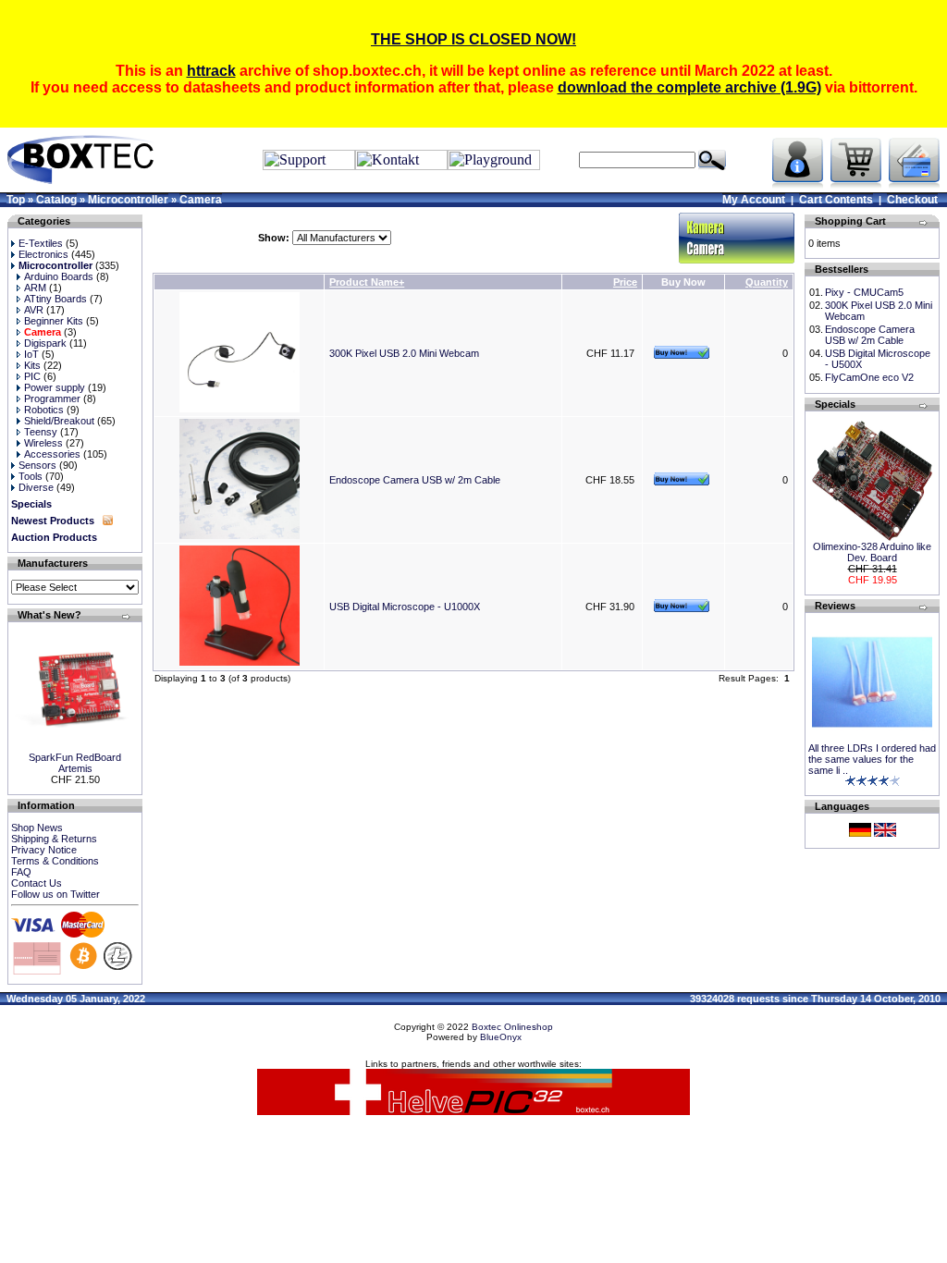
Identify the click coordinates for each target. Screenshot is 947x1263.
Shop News (37, 827)
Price (625, 282)
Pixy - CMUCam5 (864, 292)
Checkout (912, 199)
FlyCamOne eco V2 (869, 377)
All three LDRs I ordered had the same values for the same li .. (872, 759)
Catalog (56, 199)
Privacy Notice (44, 849)
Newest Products (52, 520)
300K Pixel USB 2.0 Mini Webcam (404, 353)
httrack (211, 71)
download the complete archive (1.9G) (689, 87)
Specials (31, 503)
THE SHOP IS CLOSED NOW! (473, 39)
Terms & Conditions (55, 860)
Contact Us (36, 883)
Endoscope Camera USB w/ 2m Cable (414, 479)
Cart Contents (836, 199)
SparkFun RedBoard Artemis (75, 763)
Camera (200, 199)
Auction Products (54, 537)
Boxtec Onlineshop (512, 1027)
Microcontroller (128, 199)
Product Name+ (366, 282)
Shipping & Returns (54, 838)
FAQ (21, 871)
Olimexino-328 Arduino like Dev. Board (872, 552)
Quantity (766, 282)
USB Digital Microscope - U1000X (404, 606)
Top (15, 199)
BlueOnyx (501, 1037)
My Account (753, 199)
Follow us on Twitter (55, 894)
